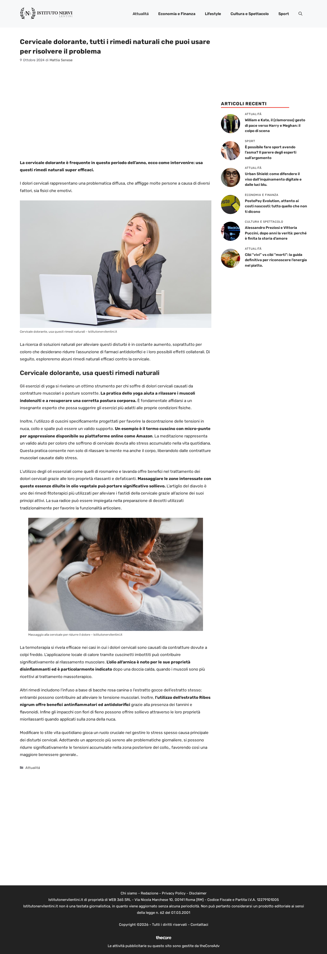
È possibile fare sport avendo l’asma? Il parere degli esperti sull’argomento (270, 152)
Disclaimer (198, 893)
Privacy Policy (174, 893)
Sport (283, 13)
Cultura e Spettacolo (250, 13)
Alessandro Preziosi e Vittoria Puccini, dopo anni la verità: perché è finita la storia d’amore (276, 233)
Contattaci (199, 924)
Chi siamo (129, 893)
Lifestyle (213, 13)
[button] (300, 14)
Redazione (149, 893)
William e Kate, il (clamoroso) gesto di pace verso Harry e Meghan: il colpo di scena (275, 125)
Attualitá (141, 13)
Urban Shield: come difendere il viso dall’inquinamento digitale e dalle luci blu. (273, 179)
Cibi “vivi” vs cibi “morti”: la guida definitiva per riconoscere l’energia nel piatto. (276, 260)
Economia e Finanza (176, 13)
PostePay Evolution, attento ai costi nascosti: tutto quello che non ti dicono (276, 206)
